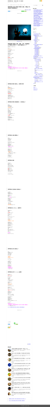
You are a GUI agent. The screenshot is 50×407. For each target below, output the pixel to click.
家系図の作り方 (35, 35)
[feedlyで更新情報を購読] (40, 0)
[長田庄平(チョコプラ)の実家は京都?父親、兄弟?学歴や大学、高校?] (9, 370)
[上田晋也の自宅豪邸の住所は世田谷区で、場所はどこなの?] (9, 350)
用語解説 (36, 41)
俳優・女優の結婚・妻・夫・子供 (39, 81)
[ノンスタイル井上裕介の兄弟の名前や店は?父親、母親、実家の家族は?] (9, 379)
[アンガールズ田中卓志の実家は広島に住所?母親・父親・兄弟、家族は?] (9, 365)
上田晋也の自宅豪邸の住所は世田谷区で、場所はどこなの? (20, 348)
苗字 (35, 42)
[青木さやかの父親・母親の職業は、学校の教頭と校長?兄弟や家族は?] (9, 354)
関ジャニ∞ (37, 64)
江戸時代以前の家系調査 (37, 48)
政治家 (35, 72)
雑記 (34, 83)
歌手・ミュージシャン (37, 73)
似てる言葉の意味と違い (37, 34)
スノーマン (37, 63)
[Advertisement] (19, 18)
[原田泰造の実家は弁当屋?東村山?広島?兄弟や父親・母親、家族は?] (9, 384)
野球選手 (37, 67)
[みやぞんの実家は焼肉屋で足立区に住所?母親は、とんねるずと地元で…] (9, 359)
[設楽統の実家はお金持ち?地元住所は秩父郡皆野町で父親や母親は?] (9, 394)
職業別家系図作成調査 (37, 47)
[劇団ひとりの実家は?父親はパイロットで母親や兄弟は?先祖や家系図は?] (9, 388)
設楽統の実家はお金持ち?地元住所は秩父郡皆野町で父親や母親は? (21, 392)
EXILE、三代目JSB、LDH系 (39, 74)
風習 (35, 43)
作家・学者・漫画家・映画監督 (38, 68)
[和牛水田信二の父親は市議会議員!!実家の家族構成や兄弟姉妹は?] (9, 374)
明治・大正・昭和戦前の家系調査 (38, 44)
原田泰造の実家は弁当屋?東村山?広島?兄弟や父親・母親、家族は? (21, 382)
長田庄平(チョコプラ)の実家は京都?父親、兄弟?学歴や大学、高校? (21, 368)
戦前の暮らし (36, 46)
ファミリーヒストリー (36, 33)
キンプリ (37, 62)
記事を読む (13, 351)
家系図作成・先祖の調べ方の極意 (15, 1)
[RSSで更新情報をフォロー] (41, 0)
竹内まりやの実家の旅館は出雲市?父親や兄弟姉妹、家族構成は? (17, 400)
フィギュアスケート (38, 66)
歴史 (35, 40)
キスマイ (37, 61)
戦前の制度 (36, 45)
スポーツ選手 (36, 65)
